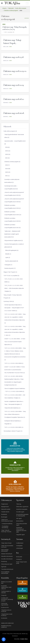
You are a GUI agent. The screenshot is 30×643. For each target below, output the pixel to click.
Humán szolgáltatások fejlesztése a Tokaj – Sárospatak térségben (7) (13, 403)
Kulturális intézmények (7, 556)
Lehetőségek (19, 548)
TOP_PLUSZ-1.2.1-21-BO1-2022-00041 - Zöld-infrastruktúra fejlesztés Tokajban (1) (14, 288)
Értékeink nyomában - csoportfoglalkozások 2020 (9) (12, 219)
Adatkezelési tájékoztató (7, 623)
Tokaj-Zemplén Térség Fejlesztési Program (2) (13, 296)
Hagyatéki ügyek (20, 534)
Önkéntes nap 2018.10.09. (13, 85)
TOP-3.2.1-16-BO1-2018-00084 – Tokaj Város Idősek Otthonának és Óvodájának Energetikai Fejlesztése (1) (15, 414)
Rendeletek (4, 514)
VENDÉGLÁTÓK (15, 465)
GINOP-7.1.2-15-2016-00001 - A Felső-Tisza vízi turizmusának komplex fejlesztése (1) (14, 341)
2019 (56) (7, 168)
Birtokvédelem (19, 521)
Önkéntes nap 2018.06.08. (13, 113)
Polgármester (4, 504)
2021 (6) (7, 158)
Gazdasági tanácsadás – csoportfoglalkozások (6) (11, 187)
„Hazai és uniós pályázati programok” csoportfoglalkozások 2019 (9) (14, 194)
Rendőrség (4, 561)
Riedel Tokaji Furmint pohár (21, 562)
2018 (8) (7, 147)
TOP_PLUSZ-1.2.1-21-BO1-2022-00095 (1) (13, 280)
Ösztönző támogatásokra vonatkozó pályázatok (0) (14, 245)
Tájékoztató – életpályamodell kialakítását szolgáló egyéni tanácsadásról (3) (12, 234)
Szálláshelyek (19, 543)
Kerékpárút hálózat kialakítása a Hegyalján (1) (12, 422)
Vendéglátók (19, 545)
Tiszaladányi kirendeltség (5, 527)
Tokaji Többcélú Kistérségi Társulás (6, 531)
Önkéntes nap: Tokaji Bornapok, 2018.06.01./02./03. (14, 28)
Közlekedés (4, 618)
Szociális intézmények (6, 559)
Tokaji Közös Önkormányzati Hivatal (7, 520)
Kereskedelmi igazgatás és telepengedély (22, 515)
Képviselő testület (5, 509)
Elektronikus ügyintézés (22, 506)
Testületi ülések (5, 511)
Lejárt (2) (7, 257)
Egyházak (3, 566)
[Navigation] (2, 3)
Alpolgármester (5, 506)
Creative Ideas (24, 639)
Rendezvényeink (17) (10, 268)
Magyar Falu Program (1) (10, 272)
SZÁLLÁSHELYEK (15, 484)
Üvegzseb (3, 595)
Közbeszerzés (5, 607)
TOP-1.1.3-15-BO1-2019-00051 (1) (13, 427)
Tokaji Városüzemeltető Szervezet (7, 546)
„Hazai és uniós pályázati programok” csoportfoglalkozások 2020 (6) (14, 200)
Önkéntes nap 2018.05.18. (13, 57)
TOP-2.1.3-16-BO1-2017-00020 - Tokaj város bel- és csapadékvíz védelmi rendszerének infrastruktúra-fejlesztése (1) (14, 318)
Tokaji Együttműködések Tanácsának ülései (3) (14, 136)
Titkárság (18, 504)
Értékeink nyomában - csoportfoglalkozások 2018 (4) (12, 207)
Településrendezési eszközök (6, 610)
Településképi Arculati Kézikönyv (6, 614)
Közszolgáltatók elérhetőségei (5, 572)
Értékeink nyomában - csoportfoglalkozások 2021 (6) (12, 226)
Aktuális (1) (8, 254)
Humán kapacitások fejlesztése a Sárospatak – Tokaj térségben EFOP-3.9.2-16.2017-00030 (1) (14, 307)
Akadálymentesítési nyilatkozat (6, 626)
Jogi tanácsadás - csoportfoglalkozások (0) (15, 142)
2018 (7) (7, 165)
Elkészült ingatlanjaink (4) (11, 250)
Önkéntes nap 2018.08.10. (13, 99)
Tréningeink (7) (8, 264)
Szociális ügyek (20, 511)
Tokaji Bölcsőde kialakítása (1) (12, 408)
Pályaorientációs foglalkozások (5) (13, 240)
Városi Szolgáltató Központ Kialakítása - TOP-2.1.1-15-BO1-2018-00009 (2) (14, 390)
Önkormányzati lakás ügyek (21, 524)
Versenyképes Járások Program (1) (13, 431)
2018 (3, 24)
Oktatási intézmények (6, 553)
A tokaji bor (19, 559)
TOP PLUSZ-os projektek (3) (11, 275)
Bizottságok (4, 517)
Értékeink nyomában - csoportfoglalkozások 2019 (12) (12, 213)
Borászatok (19, 556)
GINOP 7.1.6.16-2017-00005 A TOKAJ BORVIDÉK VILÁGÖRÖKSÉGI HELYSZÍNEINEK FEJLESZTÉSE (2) (14, 369)
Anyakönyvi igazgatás (21, 509)
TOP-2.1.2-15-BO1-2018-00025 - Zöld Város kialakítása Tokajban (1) (14, 396)
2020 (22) (7, 172)
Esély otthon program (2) (10, 131)
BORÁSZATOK (15, 446)
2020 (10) (7, 154)
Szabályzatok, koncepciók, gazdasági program (7, 599)
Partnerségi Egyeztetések (4, 604)
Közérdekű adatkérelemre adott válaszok (6, 587)
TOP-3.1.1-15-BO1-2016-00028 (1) (13, 363)
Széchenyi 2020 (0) (9, 301)
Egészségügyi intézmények (4, 550)
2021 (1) (7, 175)
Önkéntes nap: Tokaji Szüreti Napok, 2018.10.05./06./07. (12, 43)
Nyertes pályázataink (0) (11, 261)
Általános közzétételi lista (6, 582)
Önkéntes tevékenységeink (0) (12, 161)
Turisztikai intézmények (7, 569)
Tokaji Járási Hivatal (6, 543)
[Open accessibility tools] (4, 639)
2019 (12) (7, 150)
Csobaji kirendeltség (7, 523)
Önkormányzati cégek (6, 564)
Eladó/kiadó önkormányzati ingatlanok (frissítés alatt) (21, 530)
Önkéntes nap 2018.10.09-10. (15, 71)
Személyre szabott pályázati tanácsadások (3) (11, 181)
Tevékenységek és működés (6, 592)
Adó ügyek (19, 518)
